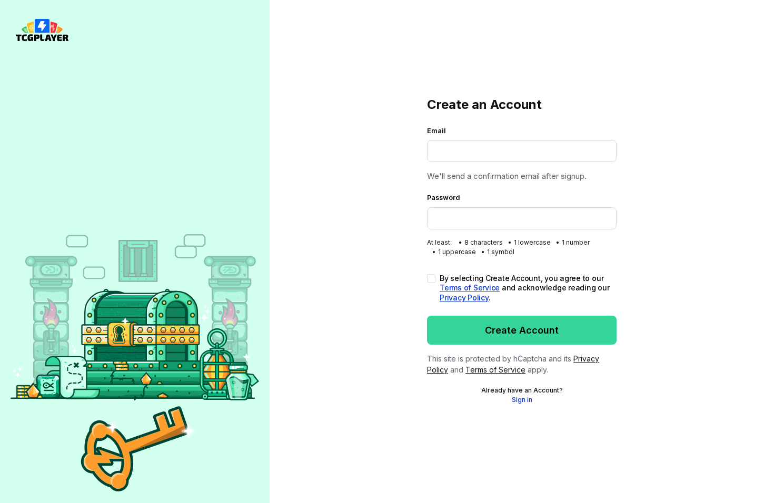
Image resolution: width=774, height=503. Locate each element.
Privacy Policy (464, 297)
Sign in (522, 400)
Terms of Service (470, 287)
